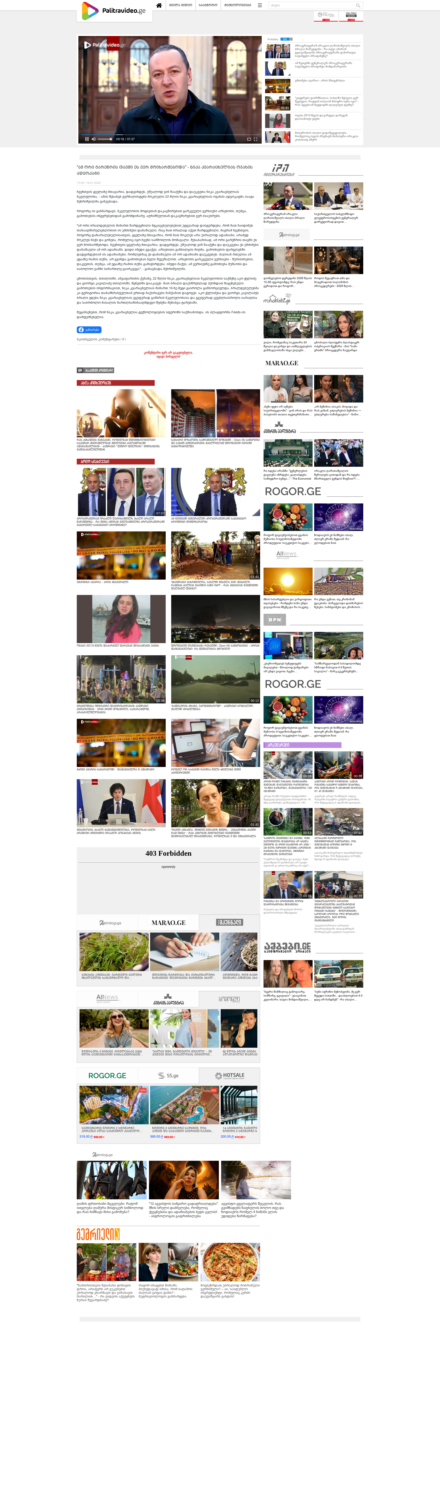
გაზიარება (92, 329)
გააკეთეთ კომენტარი (99, 370)
